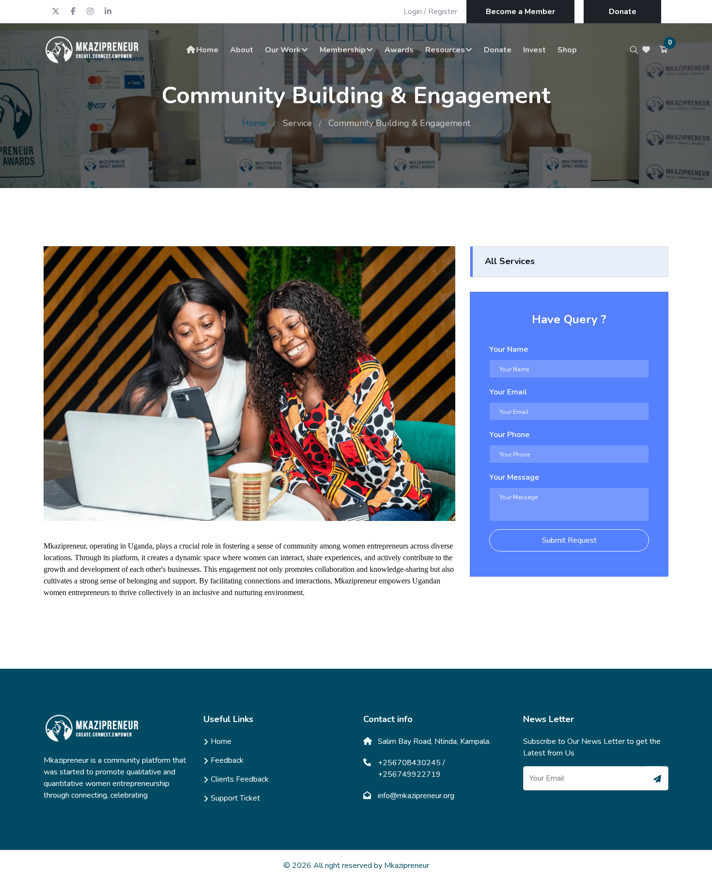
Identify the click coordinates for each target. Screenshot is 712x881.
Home (207, 50)
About (241, 50)
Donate (622, 11)
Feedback (227, 760)
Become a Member (520, 11)
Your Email (508, 392)
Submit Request (569, 540)
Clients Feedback (240, 779)
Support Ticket (235, 798)
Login (412, 11)
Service (297, 123)
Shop (567, 50)
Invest (534, 50)
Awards (399, 50)
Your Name (508, 349)
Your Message (514, 477)
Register (442, 11)
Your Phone (509, 434)
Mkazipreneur (406, 865)
